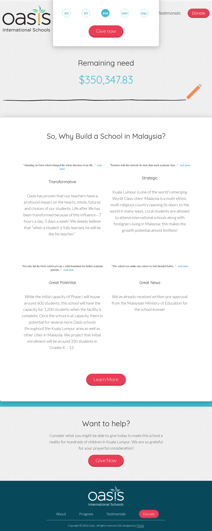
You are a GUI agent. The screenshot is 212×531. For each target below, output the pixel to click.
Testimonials (169, 13)
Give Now (106, 460)
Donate (198, 13)
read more (185, 165)
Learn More (106, 379)
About (61, 514)
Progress (86, 514)
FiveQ (140, 525)
